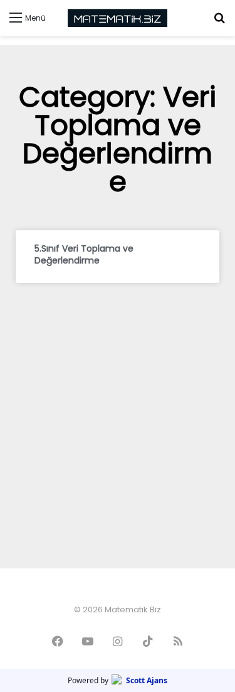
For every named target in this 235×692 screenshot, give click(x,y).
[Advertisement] (117, 413)
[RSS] (178, 641)
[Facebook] (58, 641)
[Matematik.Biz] (118, 18)
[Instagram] (118, 641)
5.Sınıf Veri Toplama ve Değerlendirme (83, 254)
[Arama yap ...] (219, 22)
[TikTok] (148, 641)
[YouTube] (88, 641)
